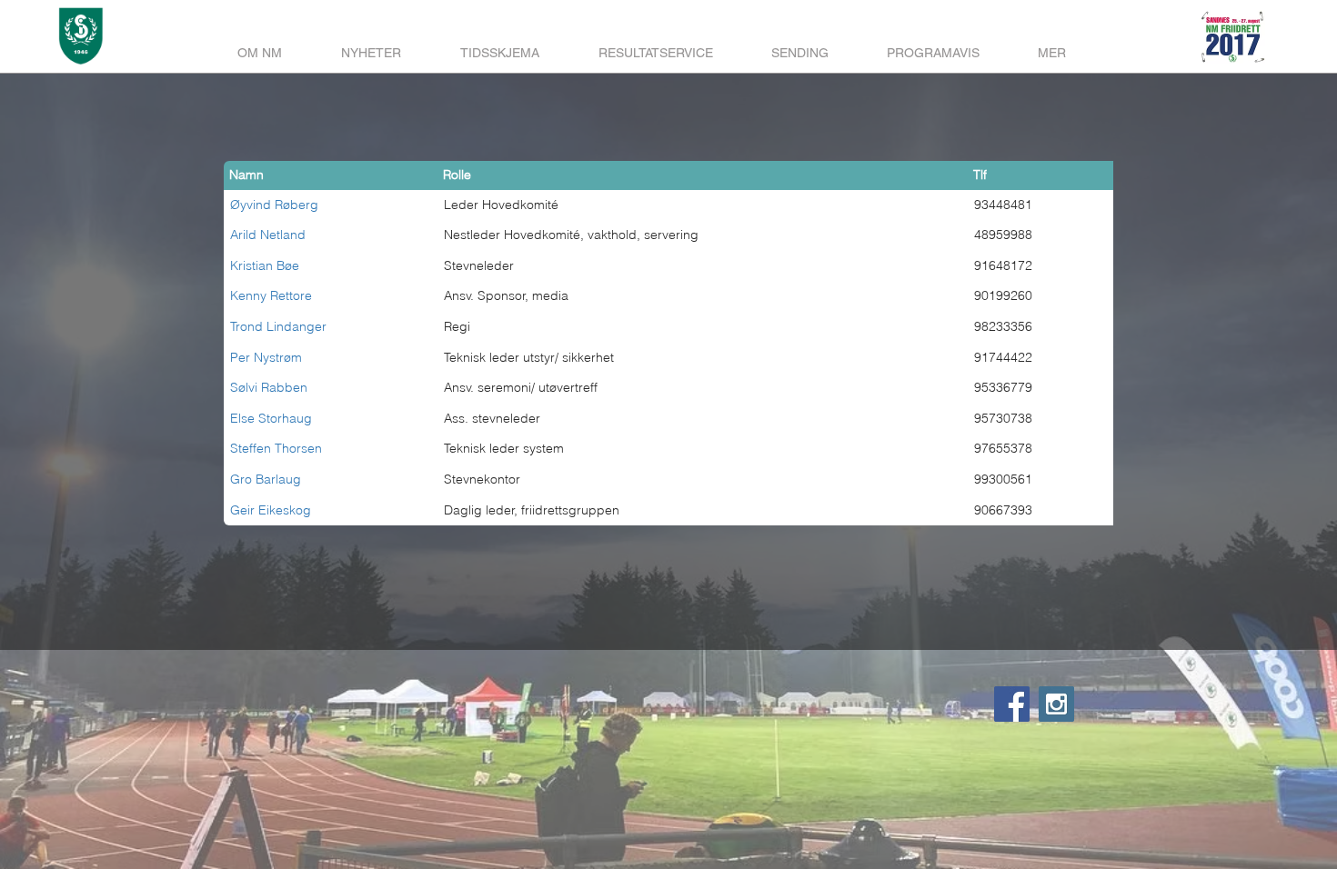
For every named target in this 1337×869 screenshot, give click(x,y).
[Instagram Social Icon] (1056, 704)
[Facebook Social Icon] (1012, 704)
